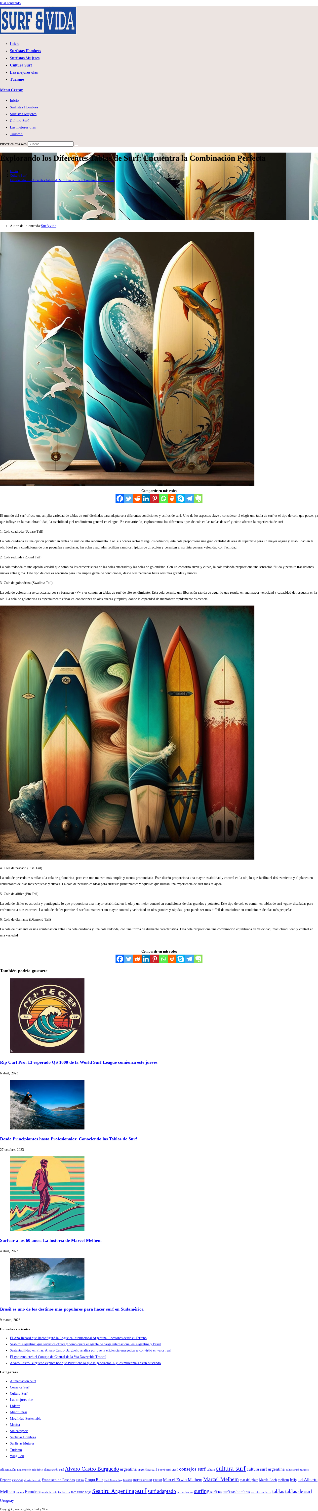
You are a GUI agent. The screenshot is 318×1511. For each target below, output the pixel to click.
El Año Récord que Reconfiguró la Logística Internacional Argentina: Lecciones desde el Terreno (78, 1338)
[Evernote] (198, 498)
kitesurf (157, 1480)
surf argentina (185, 1492)
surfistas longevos (261, 1492)
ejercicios (17, 1480)
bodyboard (164, 1469)
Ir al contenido (10, 3)
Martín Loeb (268, 1480)
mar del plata (249, 1480)
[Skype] (180, 498)
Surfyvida (48, 226)
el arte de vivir (32, 1480)
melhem (283, 1480)
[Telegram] (189, 498)
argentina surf (147, 1469)
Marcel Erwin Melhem (182, 1479)
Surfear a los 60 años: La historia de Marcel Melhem (51, 1240)
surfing (201, 1491)
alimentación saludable (30, 1469)
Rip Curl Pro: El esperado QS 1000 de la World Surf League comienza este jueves (79, 1062)
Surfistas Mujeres (23, 114)
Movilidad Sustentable (25, 1418)
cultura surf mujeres (297, 1469)
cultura (211, 1469)
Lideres (15, 1406)
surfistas (216, 1492)
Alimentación (8, 1469)
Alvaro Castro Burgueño (92, 1469)
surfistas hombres (236, 1491)
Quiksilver (64, 1492)
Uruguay (7, 1500)
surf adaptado (162, 1491)
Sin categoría (19, 1431)
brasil (175, 1469)
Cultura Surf (19, 121)
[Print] (172, 498)
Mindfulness (18, 1412)
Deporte (5, 1480)
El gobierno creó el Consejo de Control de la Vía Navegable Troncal (58, 1357)
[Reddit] (137, 498)
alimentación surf (54, 1469)
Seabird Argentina (113, 1491)
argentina (128, 1469)
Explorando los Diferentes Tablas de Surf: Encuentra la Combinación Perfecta (62, 180)
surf (141, 1490)
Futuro (80, 1480)
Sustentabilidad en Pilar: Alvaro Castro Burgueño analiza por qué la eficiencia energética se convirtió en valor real (90, 1350)
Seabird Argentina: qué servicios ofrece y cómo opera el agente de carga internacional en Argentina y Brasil (85, 1344)
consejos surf (192, 1469)
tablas (278, 1491)
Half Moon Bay (113, 1480)
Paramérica (32, 1492)
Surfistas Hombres (24, 107)
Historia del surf (142, 1480)
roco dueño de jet (81, 1492)
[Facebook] (120, 498)
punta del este (49, 1492)
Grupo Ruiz (94, 1480)
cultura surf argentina (266, 1469)
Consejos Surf (20, 1387)
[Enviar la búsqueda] (76, 145)
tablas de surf (298, 1491)
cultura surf (231, 1468)
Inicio (14, 100)
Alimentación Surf (23, 1381)
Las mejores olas (23, 127)
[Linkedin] (146, 498)
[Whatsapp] (163, 498)
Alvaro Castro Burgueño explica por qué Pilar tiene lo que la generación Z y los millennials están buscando (85, 1363)
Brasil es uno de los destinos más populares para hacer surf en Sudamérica (72, 1309)
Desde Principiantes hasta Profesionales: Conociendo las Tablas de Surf (68, 1138)
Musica (15, 1425)
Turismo (16, 134)
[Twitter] (128, 498)
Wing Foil (17, 1456)
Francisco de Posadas (58, 1480)
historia (127, 1480)
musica (20, 1492)
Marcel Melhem (221, 1479)
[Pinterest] (154, 498)
